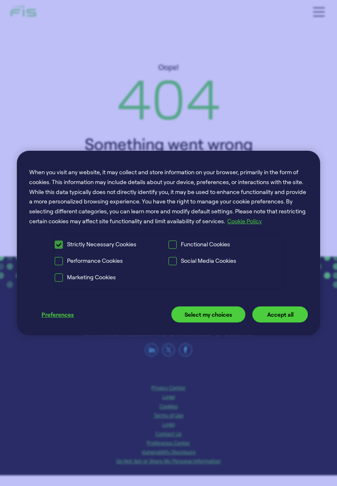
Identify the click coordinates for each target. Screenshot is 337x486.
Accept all (280, 314)
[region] (168, 243)
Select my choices (208, 314)
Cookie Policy (244, 220)
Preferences (58, 314)
